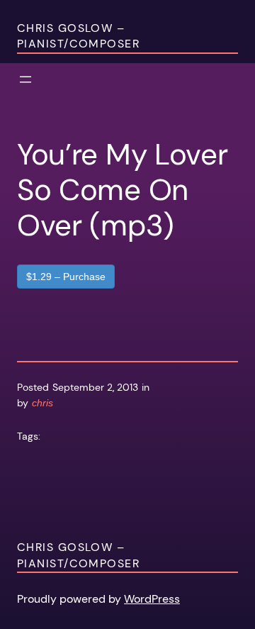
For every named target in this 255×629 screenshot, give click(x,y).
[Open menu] (25, 79)
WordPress (152, 598)
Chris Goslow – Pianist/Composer (78, 36)
